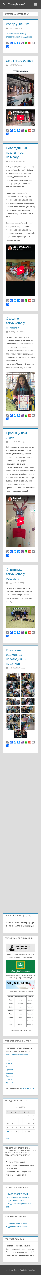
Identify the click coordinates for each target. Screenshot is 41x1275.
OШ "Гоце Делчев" (14, 4)
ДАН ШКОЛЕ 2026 (16, 1200)
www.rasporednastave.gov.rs (17, 1054)
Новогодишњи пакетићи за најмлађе (16, 152)
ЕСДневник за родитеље (16, 1223)
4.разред (9, 1070)
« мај (7, 1139)
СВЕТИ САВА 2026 (19, 61)
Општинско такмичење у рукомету (15, 574)
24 (8, 1131)
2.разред (9, 1063)
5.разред (9, 1073)
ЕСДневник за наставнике (17, 1226)
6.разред (9, 1076)
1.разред (9, 1060)
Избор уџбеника (18, 24)
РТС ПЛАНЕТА (27, 1088)
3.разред (9, 1066)
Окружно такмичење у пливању (15, 323)
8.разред (9, 1082)
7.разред (9, 1079)
